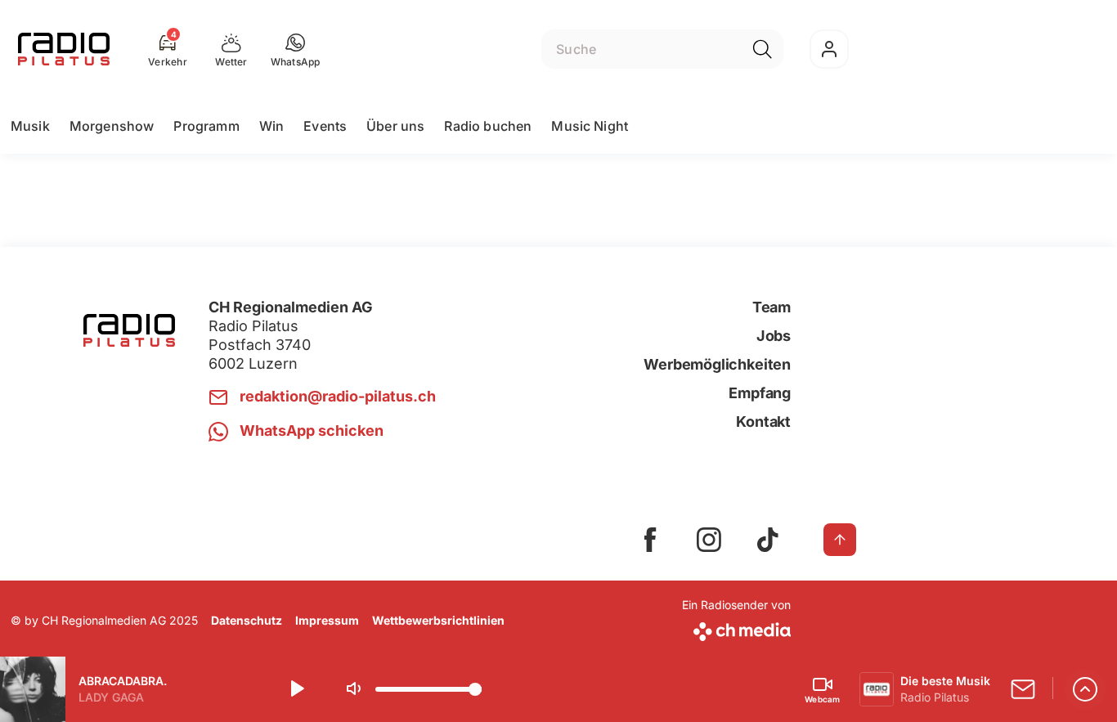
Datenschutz (246, 620)
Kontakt (763, 421)
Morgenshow (112, 126)
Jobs (773, 335)
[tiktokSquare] (767, 539)
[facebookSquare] (650, 539)
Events (325, 126)
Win (271, 126)
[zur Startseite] (64, 49)
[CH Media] (736, 628)
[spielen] (296, 689)
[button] (296, 49)
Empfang (760, 392)
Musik (30, 126)
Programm (206, 126)
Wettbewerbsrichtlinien (438, 620)
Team (771, 307)
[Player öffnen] (1085, 689)
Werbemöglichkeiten (717, 364)
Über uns (395, 126)
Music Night (589, 126)
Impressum (327, 620)
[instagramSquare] (709, 539)
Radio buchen (488, 126)
